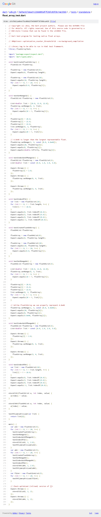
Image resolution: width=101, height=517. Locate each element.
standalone (84, 11)
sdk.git (12, 11)
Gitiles (14, 513)
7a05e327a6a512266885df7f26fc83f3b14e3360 (42, 11)
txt (90, 513)
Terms (28, 513)
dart (4, 11)
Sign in (96, 4)
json (97, 513)
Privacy (21, 513)
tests (73, 11)
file (53, 21)
